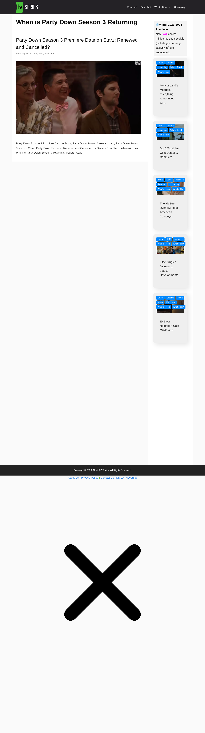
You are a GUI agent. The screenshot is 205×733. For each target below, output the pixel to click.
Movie (180, 298)
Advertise (131, 477)
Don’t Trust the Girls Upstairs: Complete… (169, 153)
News (160, 302)
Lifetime (170, 62)
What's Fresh (176, 67)
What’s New (160, 7)
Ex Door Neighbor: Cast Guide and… (169, 326)
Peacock (180, 180)
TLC (169, 239)
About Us (73, 477)
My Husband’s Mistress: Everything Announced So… (169, 94)
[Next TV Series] (27, 7)
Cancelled (145, 7)
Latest (160, 62)
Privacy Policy (89, 477)
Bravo (160, 180)
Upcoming (179, 7)
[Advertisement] (170, 410)
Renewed (132, 7)
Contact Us (107, 477)
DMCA (120, 477)
